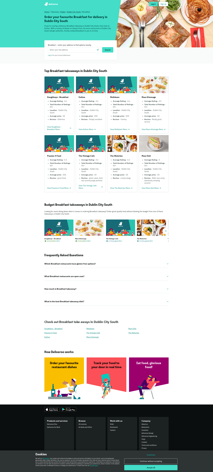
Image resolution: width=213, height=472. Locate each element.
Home (46, 12)
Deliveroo (51, 4)
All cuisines (83, 424)
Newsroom (145, 427)
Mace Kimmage (92, 337)
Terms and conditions (149, 445)
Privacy (144, 448)
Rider (112, 424)
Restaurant (114, 427)
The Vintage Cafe (93, 333)
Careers (112, 430)
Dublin (62, 12)
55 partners (46, 458)
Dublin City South (74, 12)
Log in (50, 55)
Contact (144, 442)
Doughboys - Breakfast (53, 329)
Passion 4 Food (50, 333)
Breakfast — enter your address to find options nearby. (70, 45)
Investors (145, 430)
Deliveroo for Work (53, 427)
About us (145, 424)
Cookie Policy (94, 465)
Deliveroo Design (147, 433)
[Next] (165, 231)
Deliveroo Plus (52, 424)
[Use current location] (98, 50)
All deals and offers (85, 427)
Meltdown (90, 329)
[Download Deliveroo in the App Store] (51, 409)
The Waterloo (133, 333)
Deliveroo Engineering (149, 436)
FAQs (143, 439)
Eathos (47, 337)
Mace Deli (132, 329)
